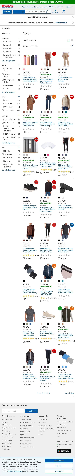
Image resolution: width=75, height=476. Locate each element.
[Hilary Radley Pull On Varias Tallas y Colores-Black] (41, 366)
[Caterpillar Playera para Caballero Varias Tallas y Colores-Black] (41, 197)
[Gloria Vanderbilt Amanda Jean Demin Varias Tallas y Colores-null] (41, 112)
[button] (48, 11)
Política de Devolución (64, 430)
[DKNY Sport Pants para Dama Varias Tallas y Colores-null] (41, 69)
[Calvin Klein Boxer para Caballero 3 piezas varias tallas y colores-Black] (24, 281)
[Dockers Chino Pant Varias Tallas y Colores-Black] (62, 69)
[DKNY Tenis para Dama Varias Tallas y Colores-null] (41, 324)
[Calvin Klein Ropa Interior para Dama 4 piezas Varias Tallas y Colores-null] (62, 281)
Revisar (59, 466)
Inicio (3, 28)
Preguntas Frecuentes (9, 428)
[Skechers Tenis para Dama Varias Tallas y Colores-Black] (24, 197)
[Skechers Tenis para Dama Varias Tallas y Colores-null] (27, 197)
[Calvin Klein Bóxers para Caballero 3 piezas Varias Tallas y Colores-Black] (59, 366)
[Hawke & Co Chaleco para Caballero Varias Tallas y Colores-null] (59, 324)
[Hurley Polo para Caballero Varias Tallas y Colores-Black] (24, 324)
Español (58, 7)
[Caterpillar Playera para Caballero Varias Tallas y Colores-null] (45, 197)
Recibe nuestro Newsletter (14, 405)
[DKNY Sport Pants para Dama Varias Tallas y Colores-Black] (48, 69)
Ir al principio (69, 393)
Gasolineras (24, 428)
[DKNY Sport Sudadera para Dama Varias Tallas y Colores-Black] (30, 112)
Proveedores (6, 431)
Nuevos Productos (26, 444)
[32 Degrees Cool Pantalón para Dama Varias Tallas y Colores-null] (62, 155)
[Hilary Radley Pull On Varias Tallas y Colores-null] (45, 366)
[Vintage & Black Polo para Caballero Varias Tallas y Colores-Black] (59, 240)
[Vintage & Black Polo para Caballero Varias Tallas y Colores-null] (62, 240)
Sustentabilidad (7, 419)
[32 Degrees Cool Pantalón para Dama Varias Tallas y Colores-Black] (59, 155)
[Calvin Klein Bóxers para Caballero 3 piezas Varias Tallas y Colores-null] (62, 366)
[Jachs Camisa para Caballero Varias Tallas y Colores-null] (41, 281)
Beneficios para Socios (46, 425)
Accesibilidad (6, 449)
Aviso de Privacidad (8, 437)
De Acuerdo (59, 460)
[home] (7, 6)
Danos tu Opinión (25, 441)
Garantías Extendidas (26, 447)
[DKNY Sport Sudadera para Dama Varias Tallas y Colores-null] (24, 112)
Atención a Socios (62, 433)
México (68, 7)
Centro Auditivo (25, 431)
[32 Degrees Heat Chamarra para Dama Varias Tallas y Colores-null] (59, 112)
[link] (30, 67)
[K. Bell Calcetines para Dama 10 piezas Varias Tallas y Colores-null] (41, 155)
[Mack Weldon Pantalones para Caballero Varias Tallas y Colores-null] (45, 240)
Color (8, 28)
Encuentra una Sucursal (27, 422)
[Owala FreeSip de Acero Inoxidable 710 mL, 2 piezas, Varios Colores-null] (24, 69)
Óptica (22, 435)
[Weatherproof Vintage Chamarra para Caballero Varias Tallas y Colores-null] (24, 366)
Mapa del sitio (6, 446)
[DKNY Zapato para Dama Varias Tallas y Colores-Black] (59, 197)
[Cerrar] (73, 17)
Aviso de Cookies (7, 440)
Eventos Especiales (26, 425)
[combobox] (19, 12)
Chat (58, 436)
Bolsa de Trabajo (7, 443)
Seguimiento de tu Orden (65, 422)
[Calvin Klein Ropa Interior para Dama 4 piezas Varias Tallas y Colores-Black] (59, 281)
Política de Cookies (15, 471)
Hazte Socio (42, 422)
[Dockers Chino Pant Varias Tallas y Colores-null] (59, 69)
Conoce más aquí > (61, 23)
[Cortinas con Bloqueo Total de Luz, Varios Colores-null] (24, 155)
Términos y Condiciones (9, 434)
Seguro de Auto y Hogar (27, 438)
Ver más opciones (8, 61)
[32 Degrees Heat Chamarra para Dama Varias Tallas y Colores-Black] (62, 112)
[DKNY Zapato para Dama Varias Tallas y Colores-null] (62, 197)
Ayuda (41, 434)
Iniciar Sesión (43, 419)
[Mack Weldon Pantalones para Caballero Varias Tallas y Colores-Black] (41, 240)
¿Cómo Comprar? (25, 419)
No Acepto (59, 471)
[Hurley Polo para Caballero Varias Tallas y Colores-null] (27, 324)
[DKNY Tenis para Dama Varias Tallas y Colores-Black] (48, 324)
